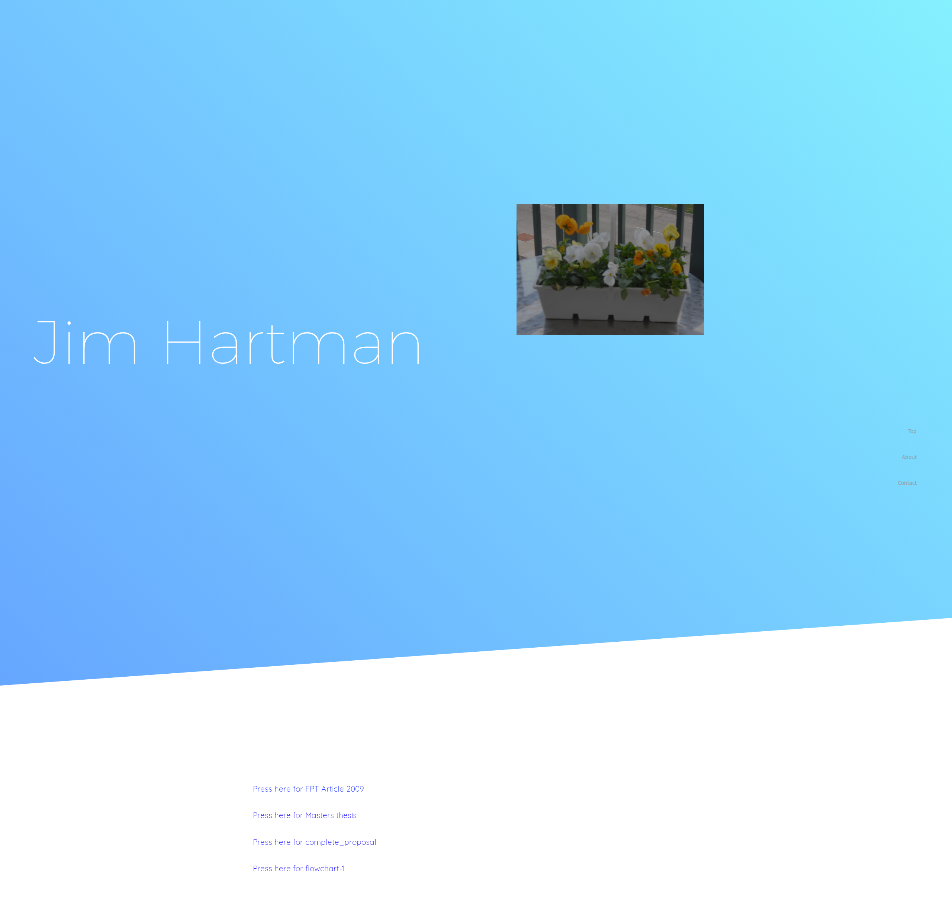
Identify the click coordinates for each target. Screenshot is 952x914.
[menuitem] (904, 431)
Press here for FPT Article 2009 (308, 788)
